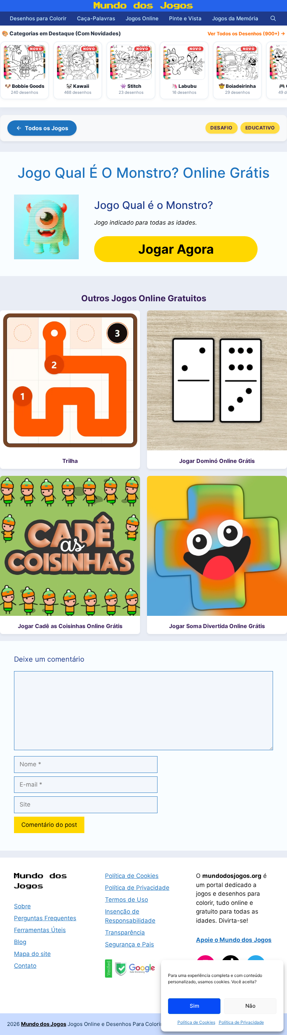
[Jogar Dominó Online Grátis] (217, 381)
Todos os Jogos (46, 128)
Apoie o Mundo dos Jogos (234, 939)
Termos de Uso (126, 899)
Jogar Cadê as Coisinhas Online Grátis (70, 625)
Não (250, 1005)
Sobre (22, 906)
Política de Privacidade (241, 1022)
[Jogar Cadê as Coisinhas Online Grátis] (70, 547)
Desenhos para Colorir (38, 18)
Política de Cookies (196, 1022)
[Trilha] (70, 381)
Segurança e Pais (129, 944)
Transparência (125, 932)
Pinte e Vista (185, 18)
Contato (25, 965)
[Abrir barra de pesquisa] (273, 18)
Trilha (70, 460)
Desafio (221, 128)
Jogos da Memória (235, 18)
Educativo (260, 128)
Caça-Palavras (96, 18)
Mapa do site (32, 953)
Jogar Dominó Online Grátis (217, 460)
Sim (194, 1005)
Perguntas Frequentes (45, 918)
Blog (20, 941)
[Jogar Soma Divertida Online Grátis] (217, 547)
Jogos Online (142, 18)
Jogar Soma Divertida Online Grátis (217, 625)
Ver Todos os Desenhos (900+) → (246, 33)
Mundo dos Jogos (144, 5)
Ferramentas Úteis (40, 930)
